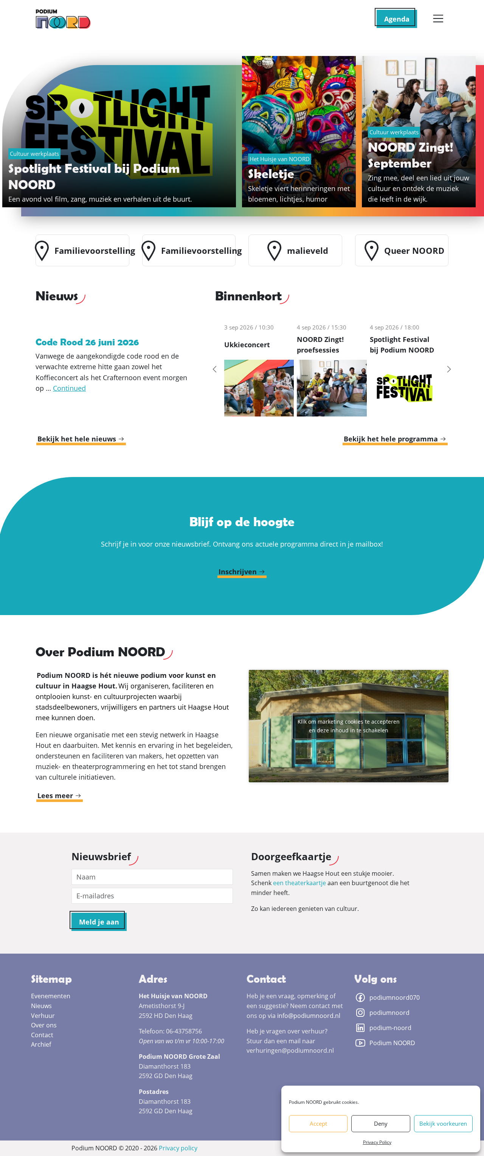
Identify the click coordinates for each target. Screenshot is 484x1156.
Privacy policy (178, 1148)
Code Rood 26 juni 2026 (87, 341)
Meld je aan (99, 921)
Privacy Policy (377, 1142)
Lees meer (56, 795)
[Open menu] (438, 19)
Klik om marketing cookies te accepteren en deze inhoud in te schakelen (349, 726)
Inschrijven (239, 571)
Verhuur (43, 1016)
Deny (381, 1123)
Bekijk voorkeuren (443, 1123)
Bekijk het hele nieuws (77, 438)
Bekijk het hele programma (392, 438)
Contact (42, 1035)
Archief (41, 1044)
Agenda (397, 18)
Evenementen (50, 996)
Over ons (44, 1025)
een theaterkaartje (299, 883)
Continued (69, 388)
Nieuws (41, 1006)
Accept (318, 1123)
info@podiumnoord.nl (308, 1016)
